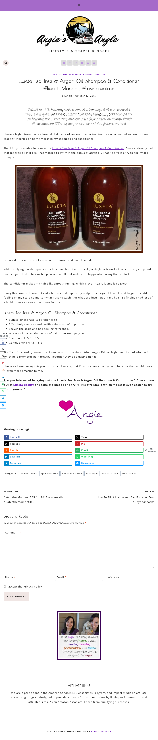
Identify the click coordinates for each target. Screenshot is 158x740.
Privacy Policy (32, 586)
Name (10, 577)
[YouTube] (82, 63)
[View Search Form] (6, 63)
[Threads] (76, 63)
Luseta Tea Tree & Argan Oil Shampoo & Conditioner (88, 148)
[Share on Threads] (3, 356)
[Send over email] (3, 384)
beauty (57, 74)
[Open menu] (79, 5)
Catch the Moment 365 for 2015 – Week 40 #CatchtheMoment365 (33, 497)
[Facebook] (64, 63)
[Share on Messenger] (3, 405)
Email (61, 577)
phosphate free (72, 473)
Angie (68, 95)
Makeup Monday (72, 74)
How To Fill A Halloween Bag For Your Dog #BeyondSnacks (125, 497)
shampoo (92, 473)
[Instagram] (70, 63)
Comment (13, 532)
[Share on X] (3, 349)
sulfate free (110, 473)
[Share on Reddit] (3, 370)
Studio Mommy (101, 731)
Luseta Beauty (23, 385)
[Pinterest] (88, 63)
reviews (87, 74)
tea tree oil (129, 473)
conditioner (29, 473)
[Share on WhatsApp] (3, 391)
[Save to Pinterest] (3, 363)
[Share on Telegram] (3, 398)
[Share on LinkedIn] (3, 377)
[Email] (94, 63)
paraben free (49, 473)
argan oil (11, 473)
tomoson (99, 74)
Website (113, 577)
